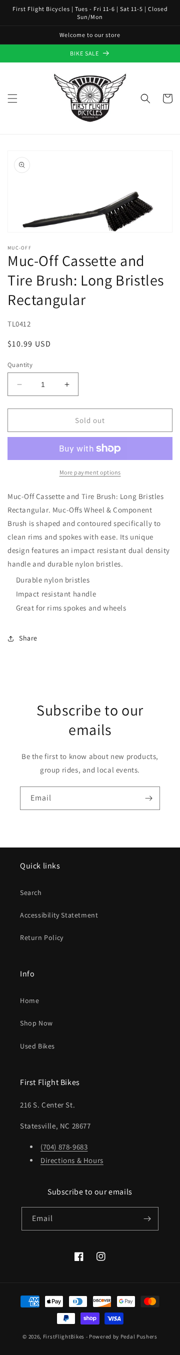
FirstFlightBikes (63, 1336)
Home (29, 1000)
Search (31, 892)
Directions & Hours (72, 1160)
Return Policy (42, 937)
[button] (13, 99)
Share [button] (28, 638)
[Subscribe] (149, 798)
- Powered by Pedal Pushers (122, 1336)
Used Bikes (37, 1046)
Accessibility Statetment (59, 915)
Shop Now (36, 1023)
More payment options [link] (90, 472)
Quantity (20, 364)
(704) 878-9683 (64, 1147)
